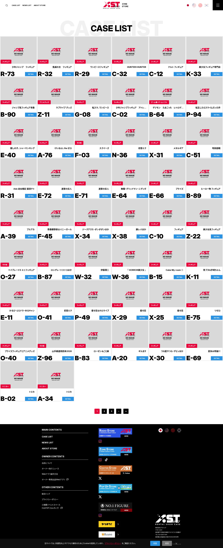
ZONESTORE (125, 5)
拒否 (167, 543)
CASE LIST (16, 5)
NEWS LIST (26, 5)
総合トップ (46, 494)
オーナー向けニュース (50, 468)
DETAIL (31, 74)
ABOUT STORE (40, 5)
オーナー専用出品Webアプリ (53, 479)
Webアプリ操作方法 (50, 474)
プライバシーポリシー (50, 499)
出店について (47, 463)
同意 (155, 543)
